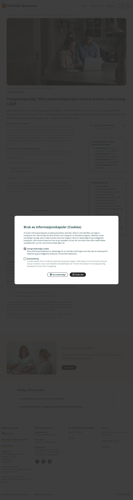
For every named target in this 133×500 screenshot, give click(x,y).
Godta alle (79, 275)
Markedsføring (33, 259)
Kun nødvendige (59, 275)
